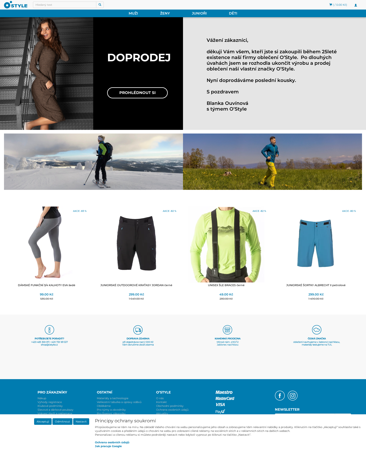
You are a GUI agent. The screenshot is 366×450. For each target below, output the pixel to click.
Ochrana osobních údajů (172, 409)
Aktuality (162, 413)
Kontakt (161, 402)
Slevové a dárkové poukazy (55, 409)
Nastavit (81, 421)
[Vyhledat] (100, 5)
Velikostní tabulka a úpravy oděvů (119, 402)
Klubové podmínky (50, 406)
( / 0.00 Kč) (339, 4)
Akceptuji (43, 421)
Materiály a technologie (112, 398)
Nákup (42, 398)
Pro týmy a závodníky (111, 409)
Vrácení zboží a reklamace (55, 413)
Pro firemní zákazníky (111, 413)
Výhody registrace (50, 402)
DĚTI (233, 13)
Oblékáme (104, 406)
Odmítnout (62, 421)
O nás (160, 398)
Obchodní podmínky (170, 406)
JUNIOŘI (199, 13)
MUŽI (133, 13)
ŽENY (165, 13)
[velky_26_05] (229, 74)
